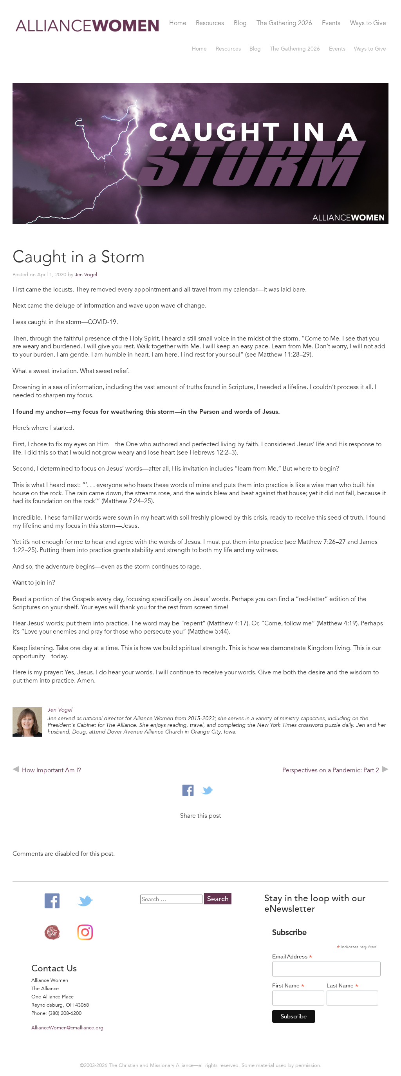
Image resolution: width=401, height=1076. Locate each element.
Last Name (342, 985)
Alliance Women (88, 48)
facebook (188, 790)
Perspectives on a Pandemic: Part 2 (330, 770)
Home (177, 23)
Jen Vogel (86, 275)
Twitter (85, 901)
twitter (207, 790)
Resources (210, 23)
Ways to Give (368, 23)
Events (331, 23)
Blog (240, 23)
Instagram (85, 932)
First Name (288, 985)
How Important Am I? (51, 770)
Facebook (52, 901)
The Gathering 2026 (284, 23)
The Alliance (52, 932)
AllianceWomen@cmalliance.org (67, 1028)
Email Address (292, 956)
